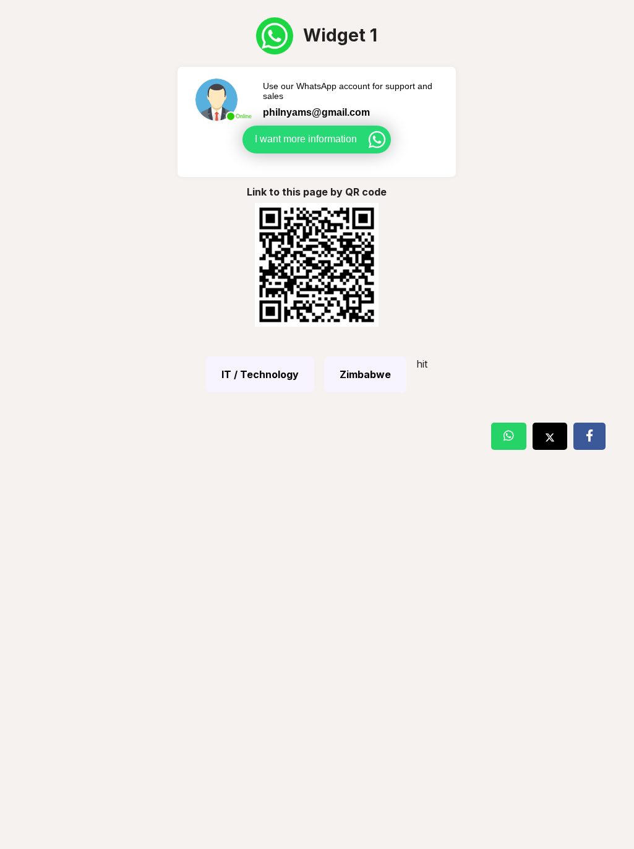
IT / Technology (260, 374)
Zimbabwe (365, 374)
